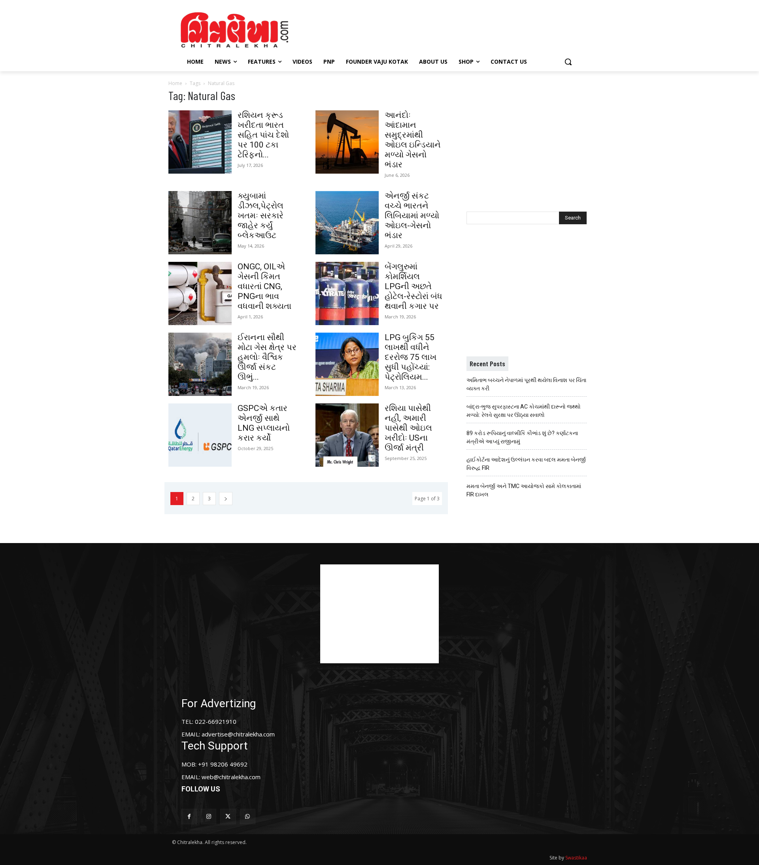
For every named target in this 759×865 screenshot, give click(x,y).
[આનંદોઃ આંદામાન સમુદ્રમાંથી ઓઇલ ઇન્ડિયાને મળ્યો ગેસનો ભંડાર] (347, 142)
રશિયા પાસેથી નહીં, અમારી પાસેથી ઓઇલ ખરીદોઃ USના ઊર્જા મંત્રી (408, 427)
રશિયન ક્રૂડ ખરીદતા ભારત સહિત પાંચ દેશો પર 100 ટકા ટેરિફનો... (263, 134)
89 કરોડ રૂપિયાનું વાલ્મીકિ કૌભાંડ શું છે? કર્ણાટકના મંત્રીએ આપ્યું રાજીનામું (522, 437)
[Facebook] (189, 816)
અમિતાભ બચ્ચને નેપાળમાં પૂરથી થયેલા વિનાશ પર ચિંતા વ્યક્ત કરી (526, 384)
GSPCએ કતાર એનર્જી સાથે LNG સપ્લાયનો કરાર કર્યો (264, 423)
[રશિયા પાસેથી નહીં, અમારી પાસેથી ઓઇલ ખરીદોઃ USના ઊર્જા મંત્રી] (347, 435)
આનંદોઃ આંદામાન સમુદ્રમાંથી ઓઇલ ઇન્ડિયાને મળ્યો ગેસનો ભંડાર (413, 139)
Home (175, 83)
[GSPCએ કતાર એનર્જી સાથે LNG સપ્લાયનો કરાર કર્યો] (200, 435)
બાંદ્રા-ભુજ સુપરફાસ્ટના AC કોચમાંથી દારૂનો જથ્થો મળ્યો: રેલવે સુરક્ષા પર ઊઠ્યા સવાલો (523, 410)
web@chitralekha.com (231, 777)
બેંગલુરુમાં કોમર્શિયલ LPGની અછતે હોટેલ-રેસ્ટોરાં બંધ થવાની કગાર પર (413, 286)
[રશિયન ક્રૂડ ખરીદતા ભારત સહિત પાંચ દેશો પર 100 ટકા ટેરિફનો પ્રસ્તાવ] (200, 142)
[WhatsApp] (247, 816)
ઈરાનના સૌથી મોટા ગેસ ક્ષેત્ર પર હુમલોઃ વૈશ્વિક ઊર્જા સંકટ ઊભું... (267, 357)
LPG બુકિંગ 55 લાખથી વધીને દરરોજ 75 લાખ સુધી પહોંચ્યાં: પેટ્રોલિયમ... (410, 357)
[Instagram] (208, 816)
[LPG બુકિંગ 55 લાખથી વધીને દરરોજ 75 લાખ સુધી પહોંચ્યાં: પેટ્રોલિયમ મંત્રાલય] (347, 364)
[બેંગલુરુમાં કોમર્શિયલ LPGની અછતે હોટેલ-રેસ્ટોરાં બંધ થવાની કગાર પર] (347, 293)
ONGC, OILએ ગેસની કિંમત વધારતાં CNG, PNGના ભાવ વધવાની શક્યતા (264, 286)
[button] (568, 61)
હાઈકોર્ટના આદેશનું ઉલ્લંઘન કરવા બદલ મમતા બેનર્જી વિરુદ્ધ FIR (526, 463)
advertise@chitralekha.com (238, 734)
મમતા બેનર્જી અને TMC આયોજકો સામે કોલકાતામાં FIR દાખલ (523, 490)
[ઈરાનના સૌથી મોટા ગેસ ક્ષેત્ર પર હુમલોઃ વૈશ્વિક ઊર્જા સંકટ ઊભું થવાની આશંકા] (200, 364)
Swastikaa (576, 857)
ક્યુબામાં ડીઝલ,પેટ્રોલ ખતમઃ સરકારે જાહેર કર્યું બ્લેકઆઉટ (260, 215)
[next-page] (225, 498)
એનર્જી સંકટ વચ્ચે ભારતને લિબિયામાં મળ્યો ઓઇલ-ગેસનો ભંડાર (412, 215)
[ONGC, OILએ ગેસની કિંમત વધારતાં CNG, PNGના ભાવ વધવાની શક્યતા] (200, 293)
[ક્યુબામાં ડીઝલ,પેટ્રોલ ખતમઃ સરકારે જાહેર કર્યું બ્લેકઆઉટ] (200, 222)
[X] (228, 816)
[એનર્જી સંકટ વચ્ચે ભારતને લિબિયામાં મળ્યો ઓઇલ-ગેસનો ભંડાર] (347, 222)
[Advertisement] (446, 29)
